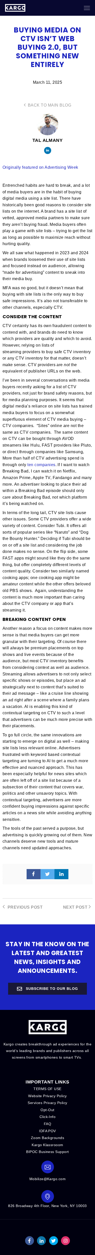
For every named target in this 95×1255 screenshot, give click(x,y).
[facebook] (34, 874)
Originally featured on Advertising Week (40, 167)
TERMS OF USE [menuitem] (47, 1089)
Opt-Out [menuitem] (47, 1110)
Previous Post (24, 907)
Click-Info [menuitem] (48, 1117)
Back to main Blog (49, 105)
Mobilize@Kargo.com (47, 1179)
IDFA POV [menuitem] (47, 1131)
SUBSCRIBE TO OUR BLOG (51, 989)
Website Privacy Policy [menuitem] (47, 1096)
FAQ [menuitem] (47, 1124)
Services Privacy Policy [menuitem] (47, 1103)
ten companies (41, 465)
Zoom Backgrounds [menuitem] (47, 1138)
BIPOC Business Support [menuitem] (47, 1152)
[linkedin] (61, 874)
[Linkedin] (47, 150)
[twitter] (47, 874)
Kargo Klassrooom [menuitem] (47, 1145)
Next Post (76, 907)
